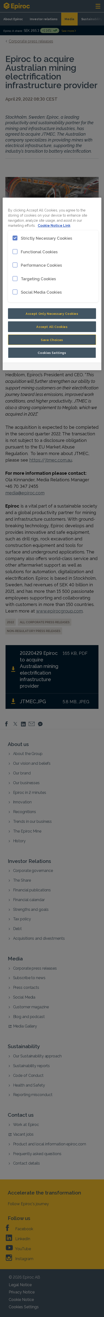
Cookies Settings (52, 352)
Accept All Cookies (52, 326)
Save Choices (52, 339)
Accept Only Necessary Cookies (52, 313)
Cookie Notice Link (54, 225)
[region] (52, 284)
